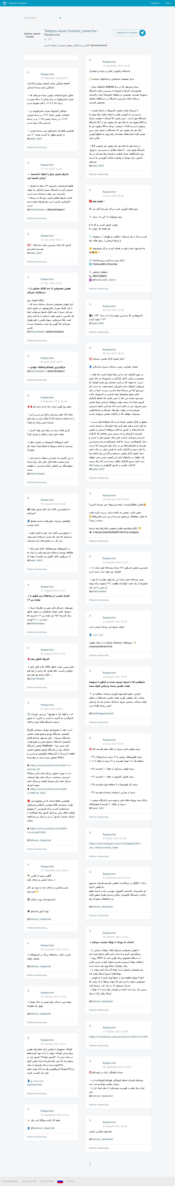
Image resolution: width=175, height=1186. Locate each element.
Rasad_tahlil (36, 560)
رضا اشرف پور (37, 1080)
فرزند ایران (98, 634)
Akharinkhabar (37, 331)
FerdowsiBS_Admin (105, 279)
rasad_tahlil (35, 138)
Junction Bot (30, 1181)
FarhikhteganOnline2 (102, 713)
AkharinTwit (35, 1084)
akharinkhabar (37, 209)
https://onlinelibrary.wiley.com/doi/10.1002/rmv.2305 (118, 1036)
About (168, 3)
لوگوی (143, 883)
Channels (155, 3)
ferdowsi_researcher (40, 840)
